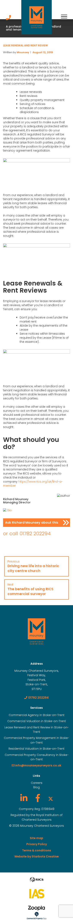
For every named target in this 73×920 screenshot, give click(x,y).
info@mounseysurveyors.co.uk (38, 765)
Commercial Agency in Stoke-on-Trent (36, 715)
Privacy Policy (36, 844)
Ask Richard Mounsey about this (31, 522)
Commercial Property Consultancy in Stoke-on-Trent (37, 757)
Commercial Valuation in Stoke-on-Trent (36, 721)
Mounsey (23, 52)
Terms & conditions (36, 850)
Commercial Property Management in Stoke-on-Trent (36, 740)
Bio (9, 510)
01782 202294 (35, 533)
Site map (36, 838)
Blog (36, 787)
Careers (36, 783)
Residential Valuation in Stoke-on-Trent (36, 749)
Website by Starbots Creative (36, 856)
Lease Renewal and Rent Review (25, 45)
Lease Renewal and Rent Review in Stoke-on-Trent (36, 729)
